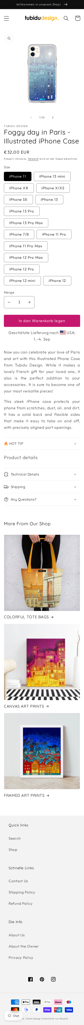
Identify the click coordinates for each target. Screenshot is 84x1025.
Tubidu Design (33, 1018)
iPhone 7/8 (19, 234)
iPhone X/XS (53, 188)
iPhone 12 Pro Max (26, 257)
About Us (17, 935)
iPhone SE (18, 199)
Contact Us (18, 881)
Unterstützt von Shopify (55, 1018)
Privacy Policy (21, 957)
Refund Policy (21, 903)
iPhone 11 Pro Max (25, 246)
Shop (13, 849)
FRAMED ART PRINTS (24, 795)
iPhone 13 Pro (21, 211)
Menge (9, 292)
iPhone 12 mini (22, 280)
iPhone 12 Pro (21, 269)
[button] (6, 18)
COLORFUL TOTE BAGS (26, 616)
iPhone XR (18, 188)
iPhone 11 (17, 176)
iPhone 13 (49, 199)
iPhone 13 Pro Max (26, 222)
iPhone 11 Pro (54, 234)
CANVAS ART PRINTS (24, 706)
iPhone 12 (57, 280)
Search (14, 838)
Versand (33, 158)
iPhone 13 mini (52, 176)
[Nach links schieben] (31, 117)
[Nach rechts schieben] (53, 117)
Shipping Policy (22, 892)
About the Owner (24, 946)
